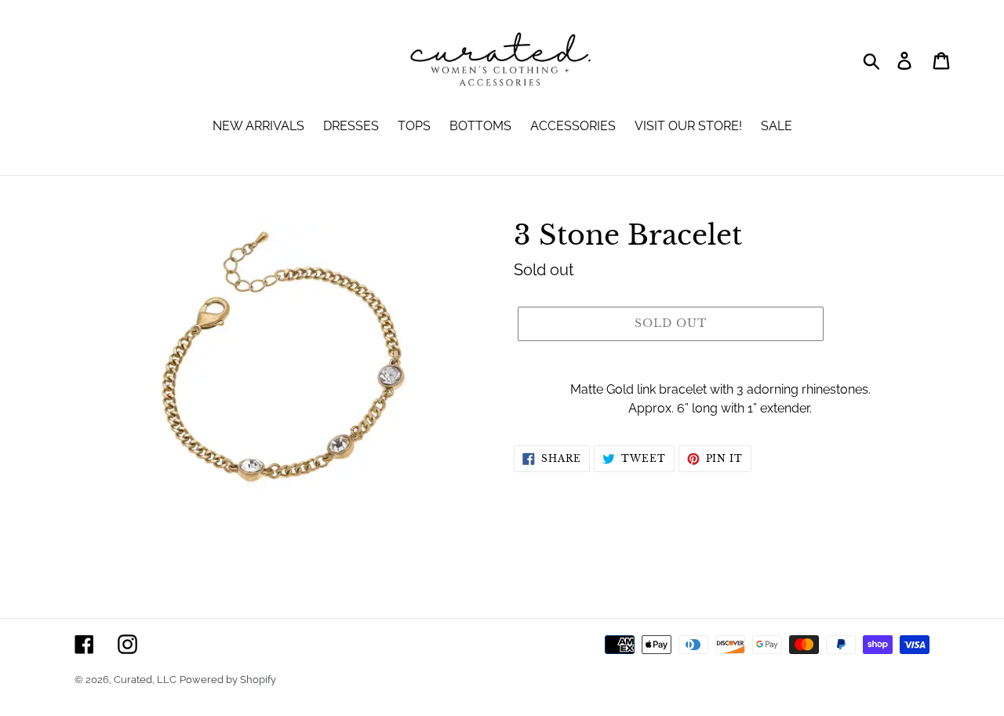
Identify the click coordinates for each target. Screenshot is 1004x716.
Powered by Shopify (228, 679)
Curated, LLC (145, 679)
